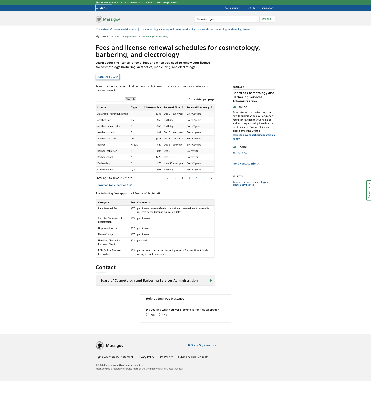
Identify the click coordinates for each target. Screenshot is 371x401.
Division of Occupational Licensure (118, 29)
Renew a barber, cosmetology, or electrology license (224, 29)
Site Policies (166, 357)
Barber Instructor (107, 150)
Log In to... (106, 76)
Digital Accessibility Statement (114, 357)
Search (130, 99)
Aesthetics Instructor (108, 126)
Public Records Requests (193, 357)
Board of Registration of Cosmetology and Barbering (141, 36)
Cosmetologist (105, 169)
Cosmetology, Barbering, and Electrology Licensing (170, 29)
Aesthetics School (106, 138)
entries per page (203, 99)
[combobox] (234, 19)
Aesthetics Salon (106, 132)
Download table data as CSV (114, 185)
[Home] (97, 29)
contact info (244, 163)
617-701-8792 (240, 153)
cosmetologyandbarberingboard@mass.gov (254, 137)
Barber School (105, 157)
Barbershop (103, 163)
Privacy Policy (146, 357)
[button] (127, 107)
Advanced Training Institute (112, 113)
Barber (101, 144)
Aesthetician (104, 120)
